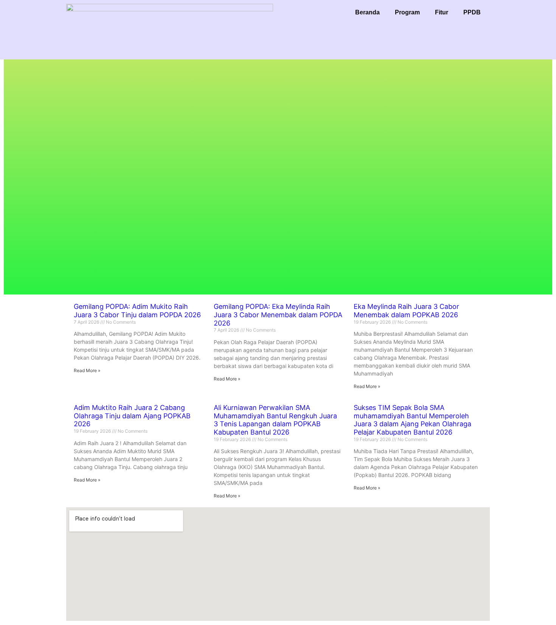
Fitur (441, 12)
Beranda (367, 12)
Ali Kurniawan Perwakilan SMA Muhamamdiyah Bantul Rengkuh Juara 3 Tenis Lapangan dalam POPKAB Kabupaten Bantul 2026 (275, 420)
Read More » (87, 370)
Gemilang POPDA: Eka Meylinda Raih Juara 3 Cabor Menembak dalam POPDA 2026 (278, 314)
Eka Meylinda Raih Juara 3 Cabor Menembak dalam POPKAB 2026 (406, 310)
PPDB (472, 12)
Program (407, 12)
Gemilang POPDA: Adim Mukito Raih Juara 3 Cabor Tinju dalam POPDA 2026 (137, 310)
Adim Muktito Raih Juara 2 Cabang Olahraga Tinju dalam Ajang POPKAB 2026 (132, 416)
